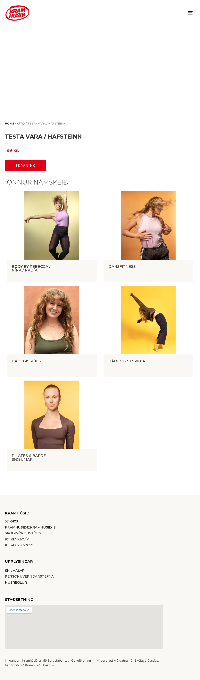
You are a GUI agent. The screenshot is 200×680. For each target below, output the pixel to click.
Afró (21, 123)
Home (9, 123)
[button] (190, 13)
